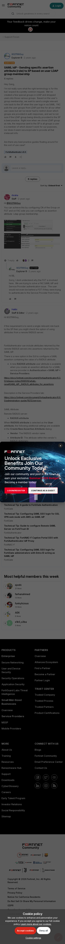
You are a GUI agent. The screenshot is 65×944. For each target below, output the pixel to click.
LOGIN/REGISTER (16, 490)
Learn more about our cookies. (36, 924)
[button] (32, 938)
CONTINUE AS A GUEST (43, 490)
